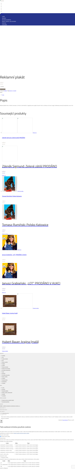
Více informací (65, 420)
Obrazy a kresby (5, 367)
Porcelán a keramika (6, 375)
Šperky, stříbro (4, 376)
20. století (14, 90)
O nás (3, 3)
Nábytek (3, 373)
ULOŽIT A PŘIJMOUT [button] (4, 468)
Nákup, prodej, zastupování (7, 8)
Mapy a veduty (5, 362)
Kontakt (3, 9)
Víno (3, 357)
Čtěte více (35, 132)
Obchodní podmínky (5, 402)
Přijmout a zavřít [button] (71, 420)
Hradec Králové (5, 359)
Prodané (3, 383)
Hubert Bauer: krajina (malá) (10, 313)
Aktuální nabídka (5, 6)
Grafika (3, 365)
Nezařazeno (4, 381)
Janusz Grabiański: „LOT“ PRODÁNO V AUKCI (14, 255)
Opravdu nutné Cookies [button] (4, 435)
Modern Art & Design (6, 368)
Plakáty (5, 90)
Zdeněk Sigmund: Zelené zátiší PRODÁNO (13, 138)
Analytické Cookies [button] (3, 456)
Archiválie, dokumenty (6, 370)
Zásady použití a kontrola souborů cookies (21, 433)
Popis (3, 95)
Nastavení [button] (60, 420)
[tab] (38, 95)
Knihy (3, 372)
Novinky (3, 5)
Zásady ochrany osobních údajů (8, 400)
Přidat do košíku (2, 89)
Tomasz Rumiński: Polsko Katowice (12, 196)
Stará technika (4, 380)
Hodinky (3, 378)
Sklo (3, 360)
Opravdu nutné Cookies (5, 436)
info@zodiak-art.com (5, 413)
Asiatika (3, 355)
